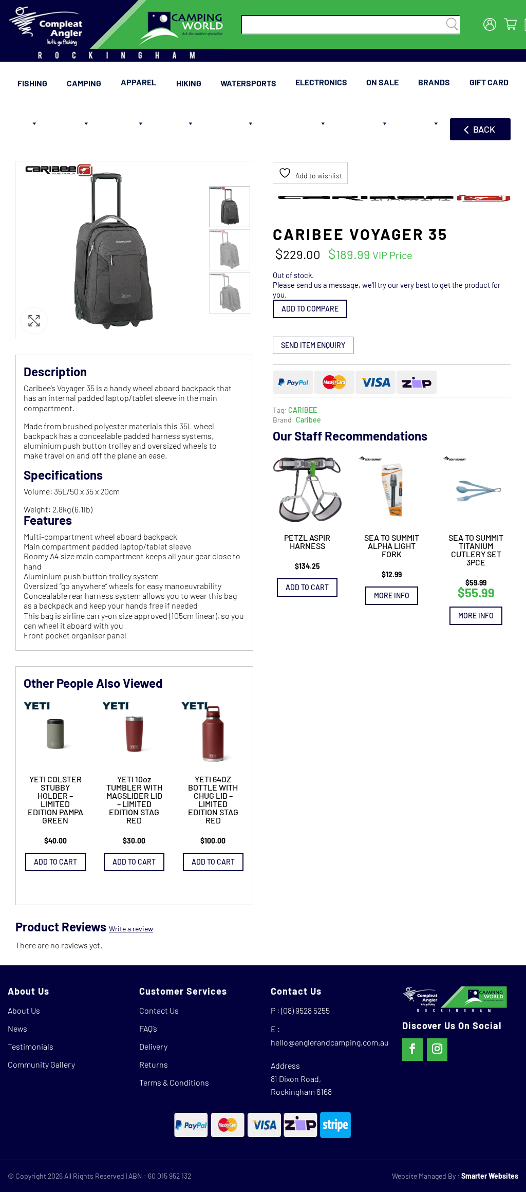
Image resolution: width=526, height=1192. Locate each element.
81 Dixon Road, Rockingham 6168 (301, 1085)
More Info (391, 595)
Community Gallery (41, 1064)
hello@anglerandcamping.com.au (330, 1042)
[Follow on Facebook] (412, 1049)
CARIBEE (302, 410)
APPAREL (138, 82)
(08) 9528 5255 (305, 1010)
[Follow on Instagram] (437, 1049)
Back (484, 129)
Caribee (308, 419)
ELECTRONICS (321, 82)
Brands (434, 82)
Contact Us (159, 1010)
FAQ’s (148, 1028)
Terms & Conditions (174, 1082)
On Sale (382, 82)
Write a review (131, 928)
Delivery (153, 1046)
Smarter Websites (489, 1175)
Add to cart (307, 587)
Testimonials (30, 1046)
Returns (153, 1064)
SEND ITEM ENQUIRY (313, 345)
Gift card (489, 82)
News (17, 1028)
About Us (24, 1010)
